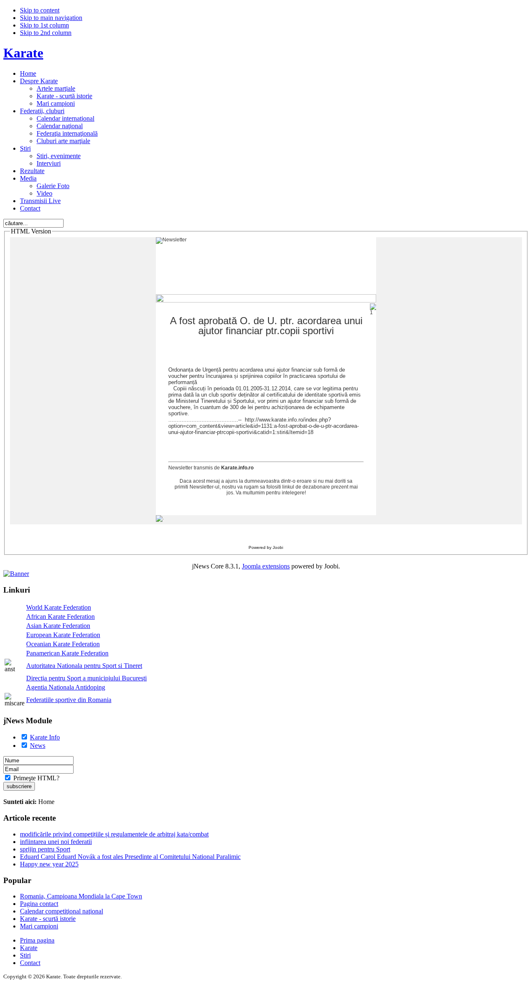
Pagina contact (39, 903)
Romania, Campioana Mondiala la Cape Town (81, 896)
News (37, 745)
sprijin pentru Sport (45, 849)
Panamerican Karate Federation (67, 653)
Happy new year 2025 (49, 864)
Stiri (25, 955)
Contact (30, 962)
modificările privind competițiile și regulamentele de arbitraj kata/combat (114, 834)
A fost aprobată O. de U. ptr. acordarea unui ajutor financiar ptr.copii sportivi (266, 326)
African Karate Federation (60, 616)
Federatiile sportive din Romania (68, 699)
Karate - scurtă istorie (48, 918)
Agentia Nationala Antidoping (65, 687)
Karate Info (45, 737)
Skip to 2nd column (45, 32)
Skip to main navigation (51, 17)
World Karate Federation (58, 607)
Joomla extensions (266, 566)
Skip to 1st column (44, 25)
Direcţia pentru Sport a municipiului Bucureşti (86, 678)
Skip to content (39, 10)
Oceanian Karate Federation (63, 644)
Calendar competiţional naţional (61, 911)
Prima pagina (37, 940)
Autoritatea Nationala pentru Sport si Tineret (84, 665)
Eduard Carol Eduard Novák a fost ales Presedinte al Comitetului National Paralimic (130, 856)
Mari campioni (39, 926)
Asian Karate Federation (58, 625)
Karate (28, 947)
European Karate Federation (63, 634)
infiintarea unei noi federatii (56, 841)
